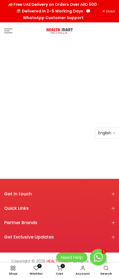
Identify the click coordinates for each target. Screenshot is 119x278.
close (110, 11)
